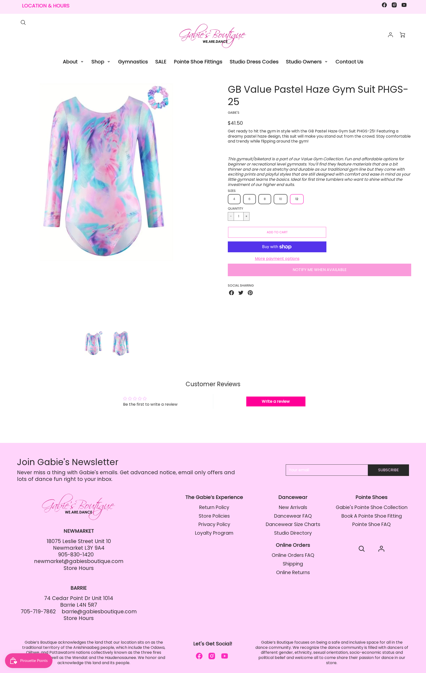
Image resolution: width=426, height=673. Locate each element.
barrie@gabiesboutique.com (99, 611)
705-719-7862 (38, 611)
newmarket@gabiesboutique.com (79, 561)
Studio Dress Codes (254, 61)
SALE (160, 61)
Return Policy (214, 507)
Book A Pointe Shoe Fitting (371, 516)
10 (280, 199)
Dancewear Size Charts (293, 524)
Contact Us (349, 61)
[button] (277, 232)
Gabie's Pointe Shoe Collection (372, 507)
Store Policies (214, 516)
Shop (97, 61)
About (70, 61)
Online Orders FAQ (293, 555)
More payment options (277, 258)
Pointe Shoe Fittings (198, 61)
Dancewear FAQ (293, 516)
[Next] (202, 205)
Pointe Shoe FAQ (371, 524)
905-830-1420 (76, 554)
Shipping (293, 564)
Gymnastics (133, 61)
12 (296, 199)
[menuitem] (73, 61)
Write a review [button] (276, 401)
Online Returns (293, 572)
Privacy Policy (214, 524)
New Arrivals (293, 507)
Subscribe (388, 470)
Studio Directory (293, 533)
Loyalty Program (214, 533)
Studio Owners (304, 61)
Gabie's (233, 112)
